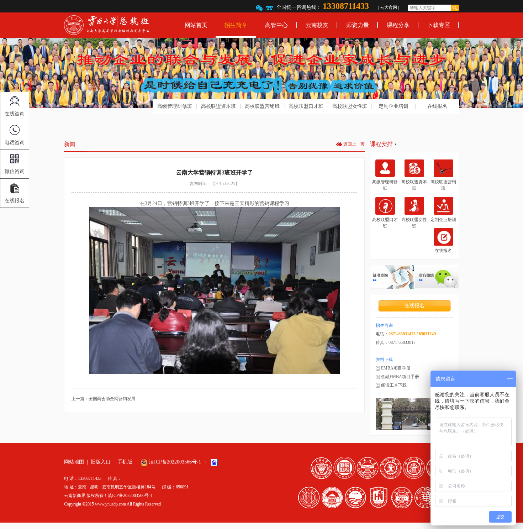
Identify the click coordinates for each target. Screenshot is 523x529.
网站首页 (196, 25)
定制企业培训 (393, 106)
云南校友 (317, 25)
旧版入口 (101, 462)
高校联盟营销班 (262, 106)
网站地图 (74, 462)
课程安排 (381, 144)
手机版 (124, 462)
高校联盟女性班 (349, 106)
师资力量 (357, 25)
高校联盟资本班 (218, 106)
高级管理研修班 (174, 106)
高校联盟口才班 (306, 106)
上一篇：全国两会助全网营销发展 (104, 398)
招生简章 (235, 25)
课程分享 (398, 25)
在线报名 (437, 106)
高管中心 (276, 25)
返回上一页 (354, 144)
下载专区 (438, 25)
